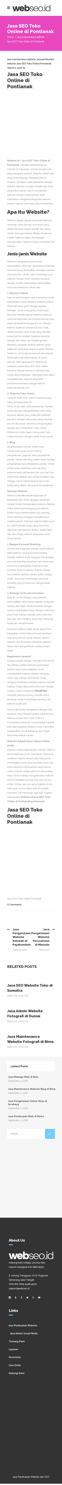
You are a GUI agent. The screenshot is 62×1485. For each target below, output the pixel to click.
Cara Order (15, 1365)
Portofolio (15, 1357)
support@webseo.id (19, 1288)
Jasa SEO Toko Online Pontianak (34, 64)
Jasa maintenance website (31, 37)
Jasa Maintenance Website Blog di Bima (31, 1089)
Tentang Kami (17, 1341)
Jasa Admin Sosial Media (24, 1333)
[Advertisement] (31, 126)
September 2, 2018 (18, 1081)
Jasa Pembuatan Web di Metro (26, 1116)
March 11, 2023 (14, 68)
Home (10, 37)
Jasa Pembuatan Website (23, 1325)
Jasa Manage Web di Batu (23, 1077)
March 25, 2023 (15, 996)
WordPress (41, 691)
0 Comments (14, 905)
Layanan (13, 1349)
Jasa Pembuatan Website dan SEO (31, 1477)
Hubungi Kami (16, 1373)
